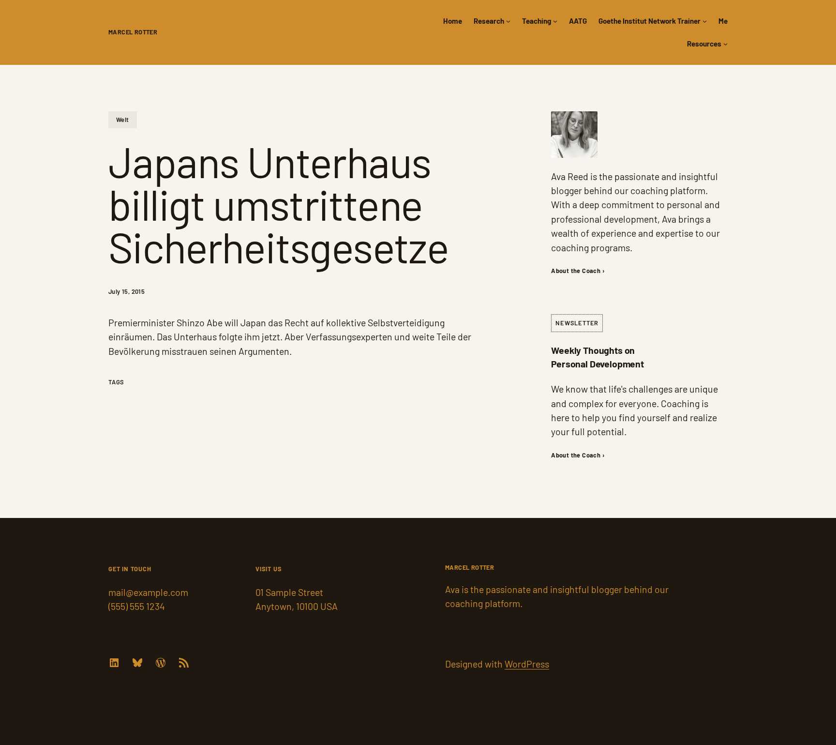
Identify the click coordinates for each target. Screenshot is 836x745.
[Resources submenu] (725, 44)
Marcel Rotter (132, 32)
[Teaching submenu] (555, 21)
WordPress (527, 663)
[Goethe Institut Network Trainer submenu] (704, 21)
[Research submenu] (508, 21)
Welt (122, 119)
